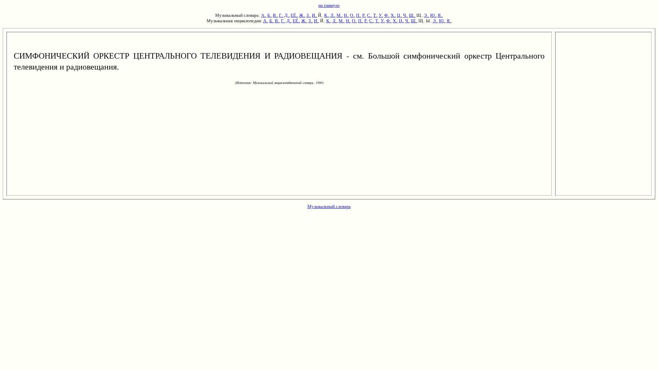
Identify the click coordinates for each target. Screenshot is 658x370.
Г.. (281, 15)
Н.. (346, 15)
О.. (352, 15)
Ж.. (302, 15)
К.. (326, 15)
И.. (314, 15)
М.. (340, 15)
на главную (329, 5)
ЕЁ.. (294, 15)
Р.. (364, 15)
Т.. (375, 15)
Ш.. (412, 15)
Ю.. (433, 15)
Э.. (426, 15)
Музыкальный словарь (329, 206)
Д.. (287, 15)
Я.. (440, 15)
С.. (369, 15)
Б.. (269, 15)
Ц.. (399, 15)
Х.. (393, 15)
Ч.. (405, 15)
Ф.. (387, 15)
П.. (358, 15)
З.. (308, 15)
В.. (275, 15)
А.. (263, 15)
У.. (381, 15)
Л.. (333, 15)
